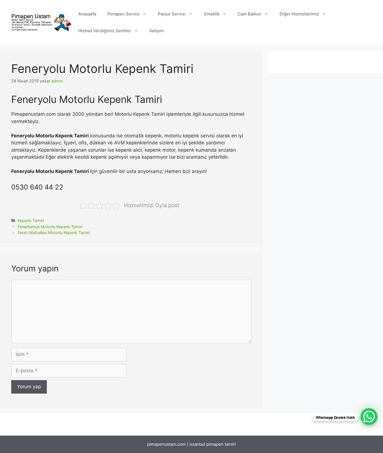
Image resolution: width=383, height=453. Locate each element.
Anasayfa (87, 14)
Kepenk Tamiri (31, 220)
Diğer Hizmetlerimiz (299, 14)
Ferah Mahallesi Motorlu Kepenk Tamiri (54, 232)
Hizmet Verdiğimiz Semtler (104, 30)
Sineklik (212, 14)
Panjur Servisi (172, 14)
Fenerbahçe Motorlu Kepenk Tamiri (50, 226)
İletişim (156, 30)
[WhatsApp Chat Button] (369, 416)
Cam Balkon (249, 14)
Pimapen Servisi (123, 14)
